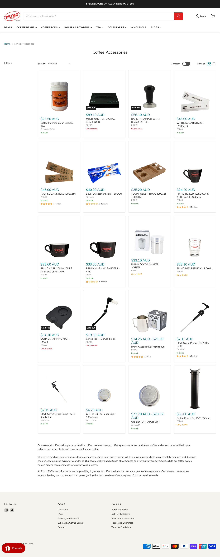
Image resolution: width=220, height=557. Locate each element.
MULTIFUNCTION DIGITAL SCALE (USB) (100, 120)
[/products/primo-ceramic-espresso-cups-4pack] (195, 164)
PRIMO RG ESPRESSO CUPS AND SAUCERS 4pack (193, 195)
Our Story (63, 509)
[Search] (178, 16)
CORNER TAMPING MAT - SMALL (55, 340)
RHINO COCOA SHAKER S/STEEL (145, 266)
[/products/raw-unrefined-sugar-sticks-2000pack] (59, 164)
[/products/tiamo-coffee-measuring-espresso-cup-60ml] (195, 239)
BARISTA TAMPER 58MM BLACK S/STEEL (145, 120)
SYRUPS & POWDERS (77, 27)
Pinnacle (90, 197)
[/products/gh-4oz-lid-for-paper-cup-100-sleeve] (104, 386)
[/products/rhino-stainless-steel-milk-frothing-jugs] (149, 313)
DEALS (8, 27)
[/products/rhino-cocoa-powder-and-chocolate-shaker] (149, 237)
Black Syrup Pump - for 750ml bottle (193, 344)
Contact (62, 527)
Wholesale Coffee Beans (70, 522)
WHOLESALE (138, 27)
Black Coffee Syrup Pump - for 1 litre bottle (58, 415)
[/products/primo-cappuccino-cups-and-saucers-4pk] (59, 239)
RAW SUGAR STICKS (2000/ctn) (58, 193)
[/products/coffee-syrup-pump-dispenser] (195, 313)
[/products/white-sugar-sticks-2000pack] (195, 93)
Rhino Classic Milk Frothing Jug (148, 346)
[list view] (214, 64)
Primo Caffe (91, 420)
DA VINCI (181, 349)
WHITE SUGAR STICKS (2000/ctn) (189, 124)
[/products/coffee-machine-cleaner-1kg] (59, 93)
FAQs (60, 513)
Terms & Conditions (121, 527)
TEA (98, 27)
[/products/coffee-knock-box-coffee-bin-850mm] (195, 388)
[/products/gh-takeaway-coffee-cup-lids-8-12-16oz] (149, 388)
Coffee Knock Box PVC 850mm (193, 418)
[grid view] (209, 64)
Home (7, 43)
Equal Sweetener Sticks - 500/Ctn (104, 193)
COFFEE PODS (49, 27)
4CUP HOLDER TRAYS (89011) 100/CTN (148, 195)
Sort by (41, 63)
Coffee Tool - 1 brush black (100, 338)
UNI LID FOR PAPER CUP (145, 421)
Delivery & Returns (120, 513)
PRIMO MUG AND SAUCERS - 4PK (103, 270)
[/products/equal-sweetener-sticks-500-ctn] (104, 164)
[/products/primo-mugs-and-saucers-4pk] (104, 239)
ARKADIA (45, 420)
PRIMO (89, 125)
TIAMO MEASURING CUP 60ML (194, 268)
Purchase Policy (119, 509)
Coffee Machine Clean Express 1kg (57, 124)
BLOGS (155, 27)
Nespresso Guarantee (122, 522)
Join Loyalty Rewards (68, 518)
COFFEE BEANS (26, 27)
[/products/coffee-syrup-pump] (59, 386)
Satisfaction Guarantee (122, 518)
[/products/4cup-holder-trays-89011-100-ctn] (149, 164)
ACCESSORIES (116, 27)
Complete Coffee (48, 129)
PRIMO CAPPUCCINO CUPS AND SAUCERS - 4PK (56, 270)
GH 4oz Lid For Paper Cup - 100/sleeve (101, 415)
